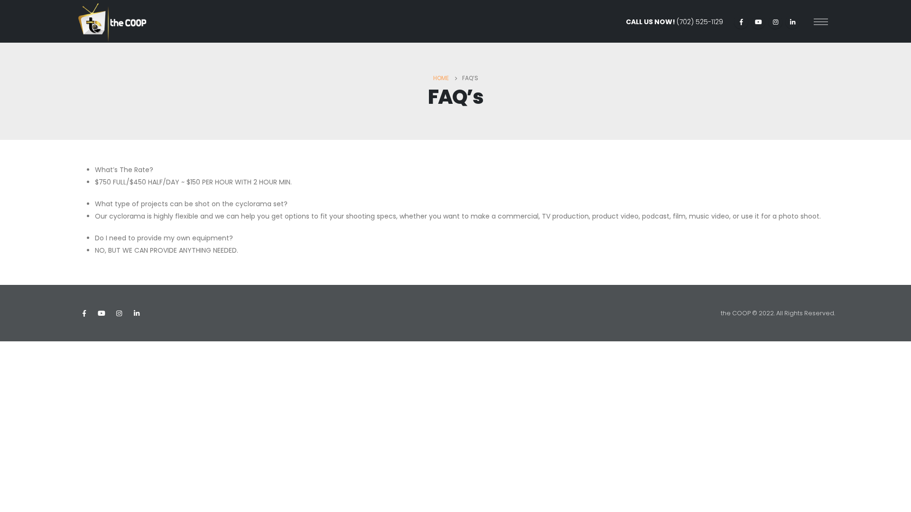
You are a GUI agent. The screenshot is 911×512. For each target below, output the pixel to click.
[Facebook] (741, 22)
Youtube (101, 313)
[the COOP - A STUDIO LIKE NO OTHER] (112, 21)
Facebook (84, 313)
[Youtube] (758, 22)
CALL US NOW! (674, 22)
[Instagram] (775, 22)
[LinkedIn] (792, 22)
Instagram (119, 313)
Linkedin (137, 313)
